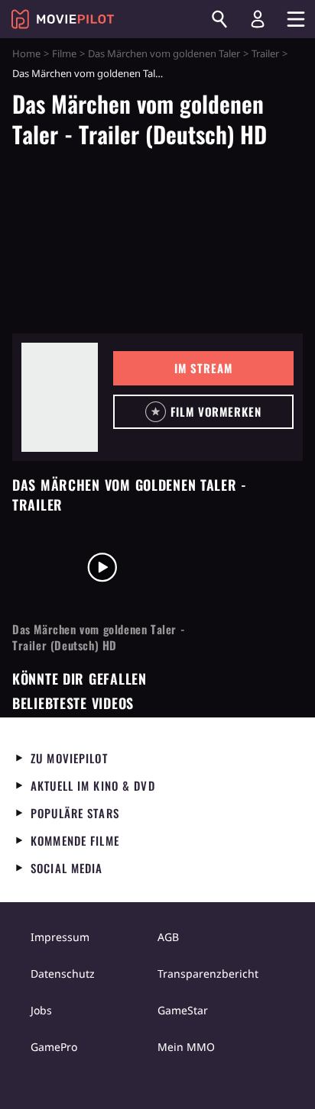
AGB (168, 937)
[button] (203, 412)
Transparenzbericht (208, 973)
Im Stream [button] (203, 367)
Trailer (265, 53)
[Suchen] (219, 19)
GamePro (54, 1047)
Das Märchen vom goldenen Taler (164, 53)
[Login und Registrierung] (258, 19)
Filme (64, 53)
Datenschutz (63, 973)
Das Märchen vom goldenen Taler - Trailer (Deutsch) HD (98, 637)
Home (26, 53)
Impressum (60, 937)
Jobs (41, 1010)
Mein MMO (186, 1047)
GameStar (183, 1010)
